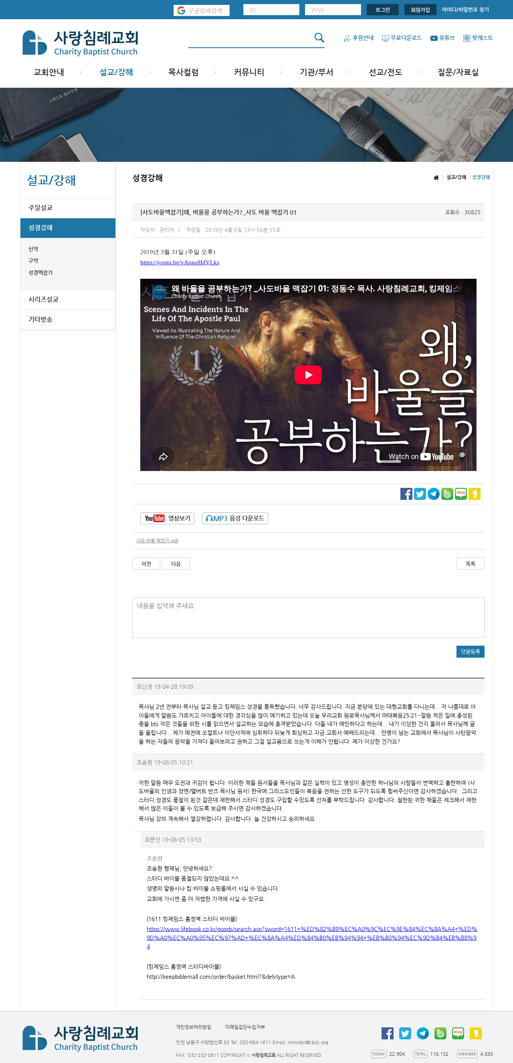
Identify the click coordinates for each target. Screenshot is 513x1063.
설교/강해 (116, 72)
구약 (33, 261)
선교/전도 (385, 72)
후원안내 (363, 37)
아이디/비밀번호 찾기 (465, 9)
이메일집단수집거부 (245, 1027)
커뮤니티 (249, 72)
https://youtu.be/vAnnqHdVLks (179, 262)
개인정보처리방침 (193, 1027)
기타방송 (40, 319)
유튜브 (447, 37)
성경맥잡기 (40, 273)
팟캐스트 (482, 37)
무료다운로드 (406, 37)
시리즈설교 (43, 299)
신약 (33, 249)
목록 (470, 564)
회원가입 (420, 10)
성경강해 (40, 228)
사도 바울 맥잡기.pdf (157, 541)
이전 (146, 564)
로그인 (383, 10)
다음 (176, 564)
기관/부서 (316, 72)
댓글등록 (470, 651)
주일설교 (40, 207)
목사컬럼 (183, 72)
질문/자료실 (458, 72)
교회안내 (49, 72)
